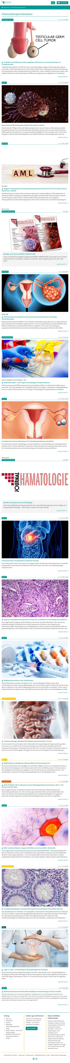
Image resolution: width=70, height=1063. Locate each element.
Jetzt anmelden (31, 1028)
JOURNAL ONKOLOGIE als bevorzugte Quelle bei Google (13, 1036)
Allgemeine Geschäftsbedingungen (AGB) (12, 1026)
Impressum (21, 1055)
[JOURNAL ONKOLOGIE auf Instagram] (36, 1059)
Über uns (8, 1018)
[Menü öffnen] (53, 2)
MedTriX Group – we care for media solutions (14, 1031)
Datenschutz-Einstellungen (58, 1055)
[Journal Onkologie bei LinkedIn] (33, 1059)
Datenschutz (29, 1055)
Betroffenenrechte (40, 1055)
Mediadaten (9, 1020)
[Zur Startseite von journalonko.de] (6, 3)
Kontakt (8, 1022)
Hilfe (48, 1055)
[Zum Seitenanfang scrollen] (67, 1060)
